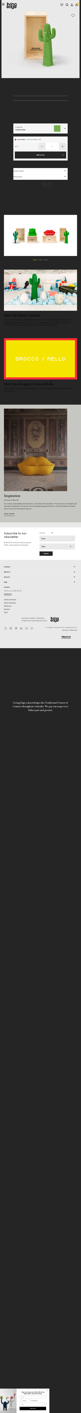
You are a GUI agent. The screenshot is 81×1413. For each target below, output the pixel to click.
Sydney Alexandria (10, 599)
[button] (41, 128)
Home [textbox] (42, 533)
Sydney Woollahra (10, 603)
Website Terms (73, 630)
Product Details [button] (18, 171)
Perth (6, 612)
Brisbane (7, 609)
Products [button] (7, 567)
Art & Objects (27, 83)
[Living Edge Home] (12, 5)
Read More (9, 330)
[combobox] (47, 533)
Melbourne (7, 606)
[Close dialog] (48, 1390)
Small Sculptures (38, 83)
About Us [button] (7, 572)
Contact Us (8, 594)
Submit (46, 553)
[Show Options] (44, 1404)
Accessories (17, 83)
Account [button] (7, 577)
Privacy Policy (65, 630)
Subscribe (33, 1408)
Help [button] (5, 582)
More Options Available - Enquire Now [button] (24, 164)
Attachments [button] (17, 177)
